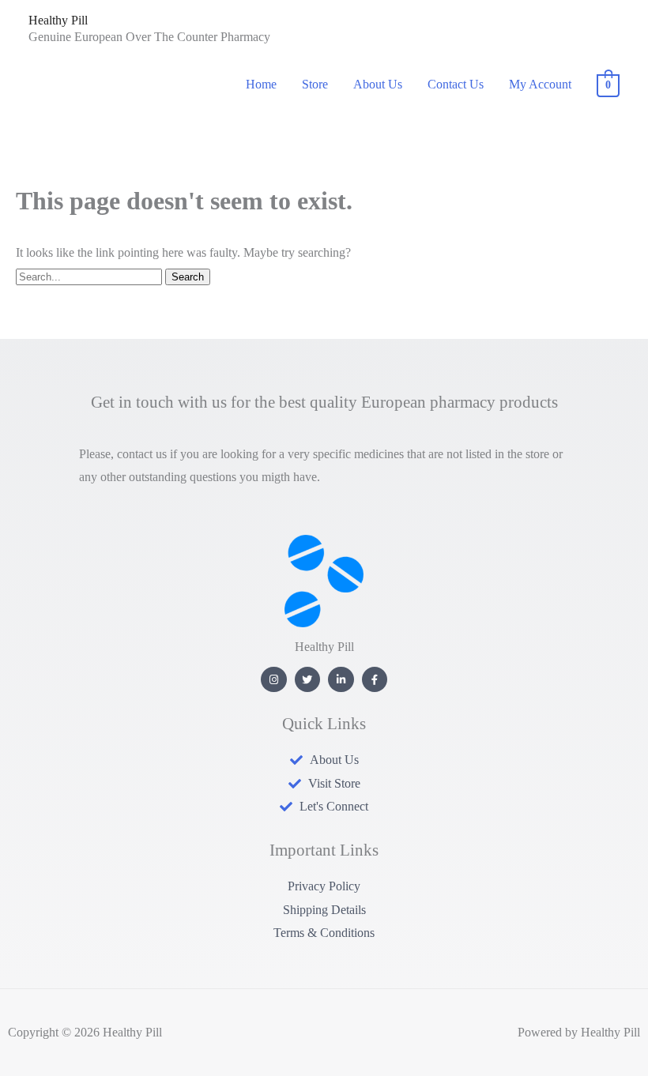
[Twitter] (308, 680)
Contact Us (456, 84)
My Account (540, 84)
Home (261, 84)
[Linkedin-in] (341, 680)
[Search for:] (90, 276)
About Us (377, 84)
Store (315, 84)
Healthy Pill (58, 20)
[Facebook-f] (375, 680)
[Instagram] (274, 680)
